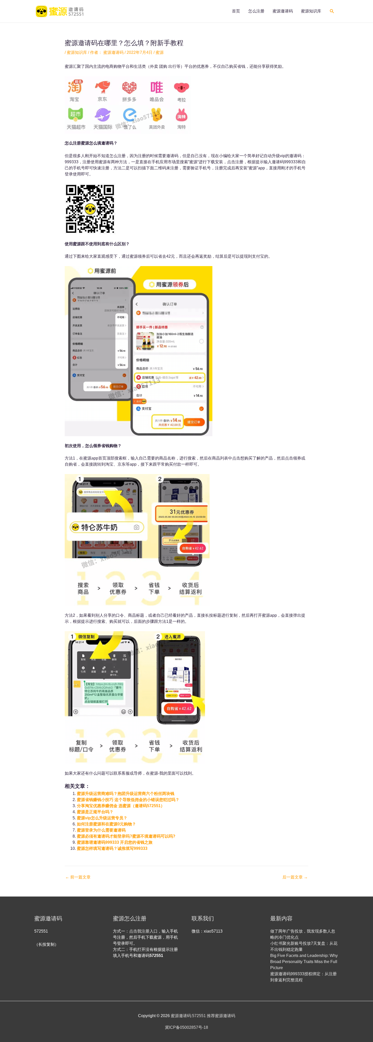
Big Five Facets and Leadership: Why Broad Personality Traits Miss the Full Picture (304, 961)
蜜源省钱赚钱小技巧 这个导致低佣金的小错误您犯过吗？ (128, 799)
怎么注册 (256, 11)
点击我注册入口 (143, 931)
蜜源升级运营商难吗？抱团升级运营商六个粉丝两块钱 (125, 793)
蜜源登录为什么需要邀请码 (101, 830)
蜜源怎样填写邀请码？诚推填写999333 (112, 848)
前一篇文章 (78, 877)
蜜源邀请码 (283, 11)
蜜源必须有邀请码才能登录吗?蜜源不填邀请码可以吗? (126, 836)
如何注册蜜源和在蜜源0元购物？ (106, 824)
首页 (236, 11)
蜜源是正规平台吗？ (95, 812)
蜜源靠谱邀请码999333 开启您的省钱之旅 (114, 842)
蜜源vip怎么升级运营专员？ (102, 818)
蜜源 (160, 52)
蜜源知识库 (311, 11)
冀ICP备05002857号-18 (186, 1027)
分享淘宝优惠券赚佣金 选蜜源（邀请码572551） (121, 806)
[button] (332, 11)
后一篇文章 (295, 877)
